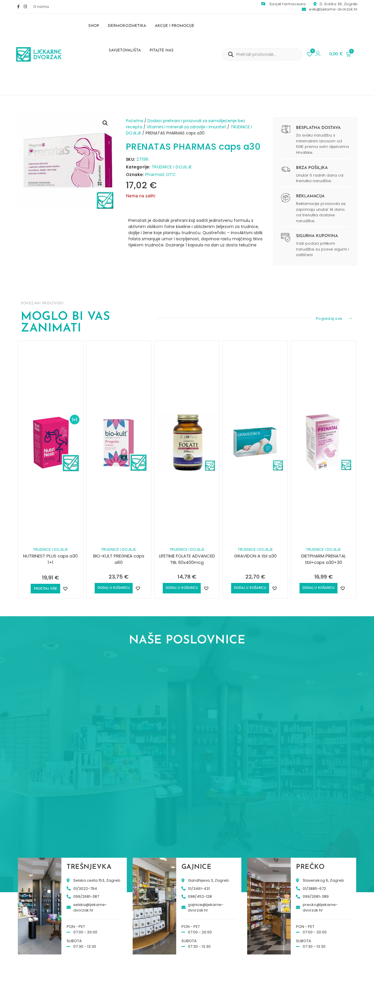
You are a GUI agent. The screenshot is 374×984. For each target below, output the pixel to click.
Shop (93, 26)
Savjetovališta (125, 50)
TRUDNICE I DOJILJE (172, 167)
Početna (134, 121)
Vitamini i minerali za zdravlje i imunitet (186, 127)
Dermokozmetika (127, 26)
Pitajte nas (162, 50)
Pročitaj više (45, 589)
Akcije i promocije (174, 26)
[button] (105, 123)
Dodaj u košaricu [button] (114, 588)
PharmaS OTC (160, 174)
